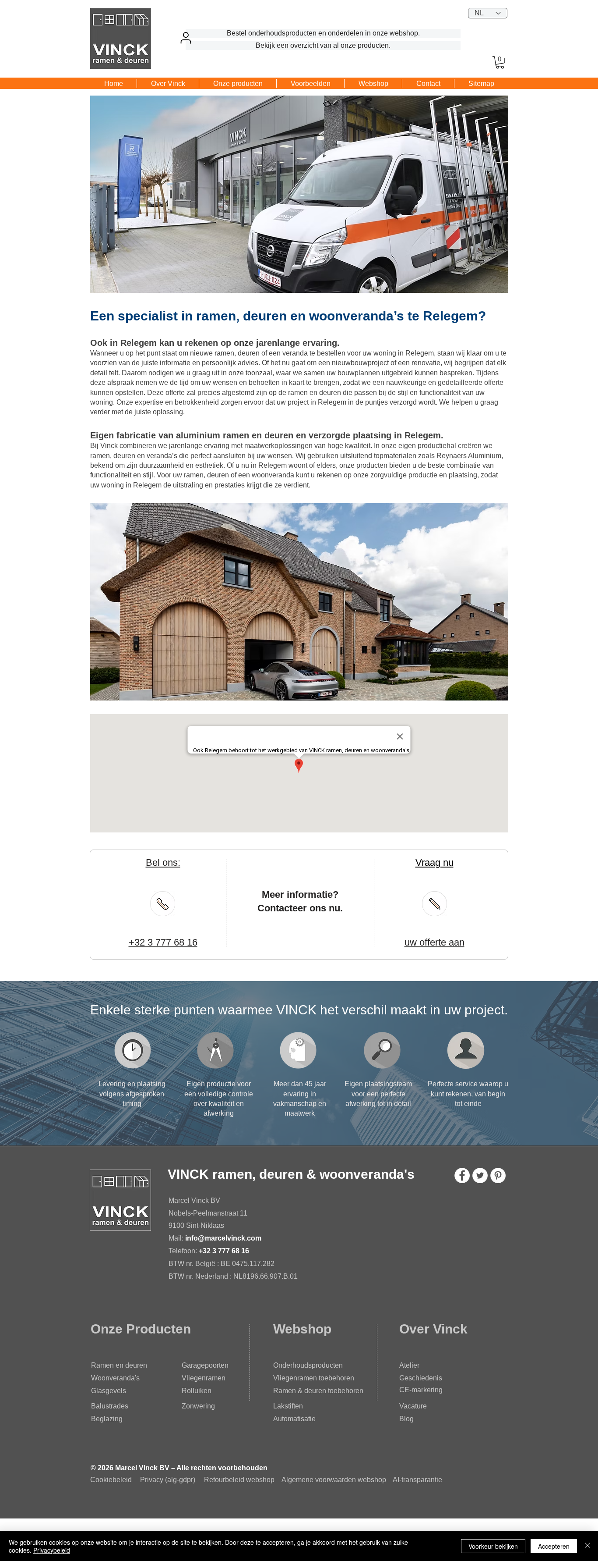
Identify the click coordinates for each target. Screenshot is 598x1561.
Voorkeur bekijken (493, 1546)
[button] (499, 62)
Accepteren (554, 1546)
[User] (185, 37)
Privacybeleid (51, 1550)
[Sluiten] (587, 1546)
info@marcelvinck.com (224, 1238)
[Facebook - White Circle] (462, 1175)
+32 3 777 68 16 (224, 1251)
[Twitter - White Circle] (480, 1175)
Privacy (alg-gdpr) (167, 1479)
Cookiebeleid (111, 1479)
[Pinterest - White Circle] (498, 1175)
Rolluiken (196, 1390)
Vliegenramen (203, 1378)
